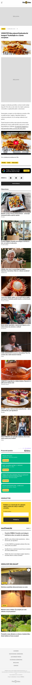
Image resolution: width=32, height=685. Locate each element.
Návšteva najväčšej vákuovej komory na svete (14, 587)
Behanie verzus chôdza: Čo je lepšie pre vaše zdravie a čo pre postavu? (13, 610)
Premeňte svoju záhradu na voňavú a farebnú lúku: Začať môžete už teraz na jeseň (15, 635)
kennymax (14, 676)
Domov (16, 665)
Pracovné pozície (7, 450)
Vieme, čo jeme (15, 162)
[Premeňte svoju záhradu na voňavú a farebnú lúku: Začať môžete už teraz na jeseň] (16, 623)
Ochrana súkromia (16, 659)
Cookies (16, 651)
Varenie (3, 28)
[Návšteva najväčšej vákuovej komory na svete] (16, 576)
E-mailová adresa (7, 511)
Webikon (22, 676)
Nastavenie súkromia (16, 653)
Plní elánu (4, 162)
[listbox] (26, 528)
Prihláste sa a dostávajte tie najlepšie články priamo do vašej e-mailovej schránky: (14, 506)
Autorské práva (16, 656)
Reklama (16, 662)
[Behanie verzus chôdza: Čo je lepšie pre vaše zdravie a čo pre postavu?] (16, 598)
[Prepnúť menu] (2, 2)
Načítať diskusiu (16, 183)
